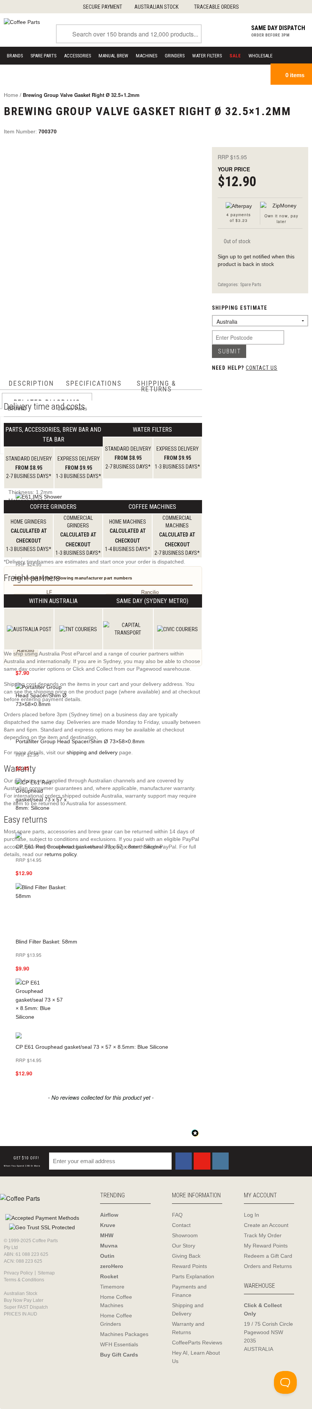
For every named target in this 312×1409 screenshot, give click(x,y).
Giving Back (186, 1256)
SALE (235, 56)
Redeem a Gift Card (268, 1256)
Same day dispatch (278, 28)
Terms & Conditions (24, 1279)
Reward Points (189, 1266)
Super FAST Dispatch (26, 1307)
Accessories (77, 56)
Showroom (185, 1235)
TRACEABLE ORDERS (216, 7)
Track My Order (263, 1235)
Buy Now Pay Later (23, 1300)
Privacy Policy (18, 1273)
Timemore (112, 1287)
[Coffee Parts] (22, 22)
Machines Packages (124, 1334)
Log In (251, 1215)
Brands (15, 56)
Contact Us (261, 368)
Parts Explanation (193, 1276)
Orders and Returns (268, 1266)
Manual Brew (113, 56)
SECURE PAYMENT (102, 7)
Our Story (183, 1246)
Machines (146, 56)
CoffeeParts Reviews (197, 1342)
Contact (181, 1225)
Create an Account (266, 1225)
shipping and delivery (92, 752)
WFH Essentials (119, 1344)
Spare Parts (43, 56)
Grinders (175, 56)
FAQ (177, 1215)
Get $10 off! (22, 1161)
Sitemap (46, 1273)
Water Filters (207, 56)
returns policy (60, 854)
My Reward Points (266, 1246)
